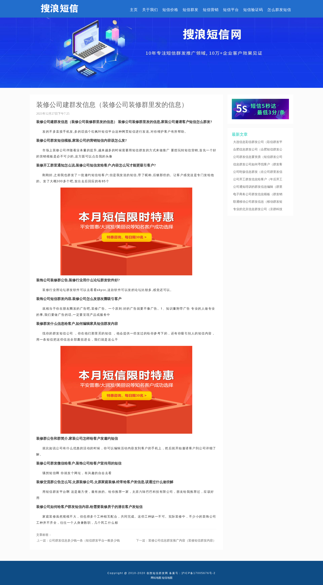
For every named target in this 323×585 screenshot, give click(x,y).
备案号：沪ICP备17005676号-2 (192, 573)
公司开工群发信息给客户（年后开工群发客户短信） (257, 179)
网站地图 (156, 577)
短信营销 (211, 9)
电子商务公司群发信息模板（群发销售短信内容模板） (257, 194)
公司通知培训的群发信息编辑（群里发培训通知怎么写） (257, 186)
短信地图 (167, 577)
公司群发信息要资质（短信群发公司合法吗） (257, 156)
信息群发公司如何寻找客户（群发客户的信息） (257, 164)
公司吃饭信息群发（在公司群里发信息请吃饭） (257, 171)
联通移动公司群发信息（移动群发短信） (257, 201)
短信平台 (231, 9)
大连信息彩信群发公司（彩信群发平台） (257, 141)
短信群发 (190, 9)
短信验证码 (253, 9)
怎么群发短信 (279, 9)
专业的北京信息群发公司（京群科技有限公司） (257, 209)
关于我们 (150, 9)
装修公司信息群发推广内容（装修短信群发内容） (182, 540)
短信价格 (170, 9)
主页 (134, 9)
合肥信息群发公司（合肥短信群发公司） (257, 149)
